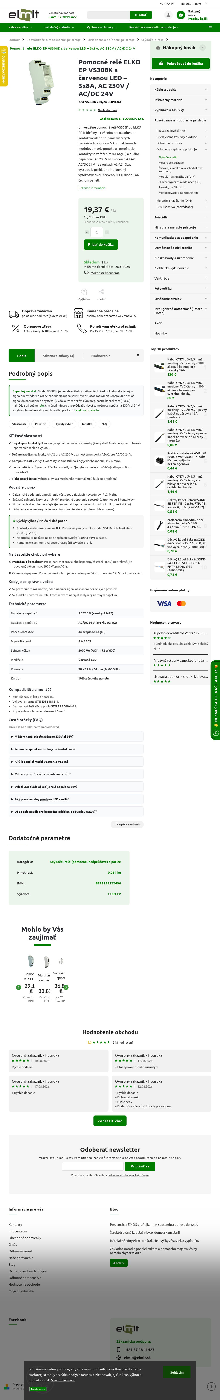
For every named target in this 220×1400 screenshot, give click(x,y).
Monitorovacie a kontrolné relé (179, 192)
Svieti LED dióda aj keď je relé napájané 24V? (46, 787)
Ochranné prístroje (169, 143)
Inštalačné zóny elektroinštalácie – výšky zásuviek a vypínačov (155, 1240)
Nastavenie (38, 1389)
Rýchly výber (64, 424)
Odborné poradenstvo (25, 1278)
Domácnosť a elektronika (173, 247)
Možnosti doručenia (105, 273)
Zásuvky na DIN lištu (171, 187)
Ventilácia (161, 278)
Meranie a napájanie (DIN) (174, 200)
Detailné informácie (91, 188)
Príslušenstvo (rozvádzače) (174, 207)
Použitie (40, 424)
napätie (39, 537)
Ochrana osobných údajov (28, 1271)
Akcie (158, 323)
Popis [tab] (21, 355)
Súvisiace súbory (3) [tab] (58, 355)
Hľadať (141, 15)
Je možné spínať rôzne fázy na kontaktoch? (45, 749)
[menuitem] (23, 27)
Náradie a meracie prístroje (175, 227)
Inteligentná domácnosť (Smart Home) (178, 311)
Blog (12, 1264)
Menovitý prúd (21, 641)
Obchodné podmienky (25, 1238)
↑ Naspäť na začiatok (127, 824)
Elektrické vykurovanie (171, 268)
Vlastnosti (19, 424)
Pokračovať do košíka (185, 63)
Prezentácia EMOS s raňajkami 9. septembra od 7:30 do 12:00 (154, 1224)
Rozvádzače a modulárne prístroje (180, 120)
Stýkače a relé (167, 157)
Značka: (122, 118)
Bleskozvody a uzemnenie (174, 258)
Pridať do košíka (100, 244)
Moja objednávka (21, 1291)
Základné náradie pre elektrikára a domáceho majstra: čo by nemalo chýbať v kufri (153, 1251)
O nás (13, 1244)
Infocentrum (191, 4)
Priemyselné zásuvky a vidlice (176, 137)
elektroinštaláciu (87, 410)
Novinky (160, 333)
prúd (43, 799)
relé (113, 127)
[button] (31, 996)
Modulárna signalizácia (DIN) (177, 176)
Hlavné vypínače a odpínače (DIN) (180, 182)
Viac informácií (63, 1380)
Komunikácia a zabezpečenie (176, 237)
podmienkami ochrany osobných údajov (128, 1175)
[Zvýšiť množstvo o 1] (107, 232)
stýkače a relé (82, 542)
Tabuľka (87, 424)
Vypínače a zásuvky (169, 110)
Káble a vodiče (165, 89)
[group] (27, 987)
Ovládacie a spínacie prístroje (176, 149)
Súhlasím (177, 1372)
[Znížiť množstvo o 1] (87, 232)
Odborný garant (20, 1251)
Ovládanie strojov (168, 299)
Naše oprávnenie (21, 1258)
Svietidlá (161, 217)
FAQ (104, 424)
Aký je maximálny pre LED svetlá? (42, 799)
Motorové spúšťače (171, 162)
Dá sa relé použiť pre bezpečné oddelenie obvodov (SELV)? (56, 811)
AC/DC (83, 164)
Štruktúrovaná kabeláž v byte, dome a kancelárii (145, 1232)
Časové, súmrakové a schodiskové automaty (180, 169)
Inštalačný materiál (168, 100)
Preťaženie (19, 561)
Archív (118, 1263)
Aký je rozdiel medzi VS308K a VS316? (41, 761)
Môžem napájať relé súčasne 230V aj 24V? (44, 736)
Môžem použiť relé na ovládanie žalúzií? (42, 774)
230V (82, 537)
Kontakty (167, 4)
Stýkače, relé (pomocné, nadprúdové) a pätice (85, 862)
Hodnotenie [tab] (100, 355)
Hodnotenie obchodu (110, 1031)
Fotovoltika (163, 288)
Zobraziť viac (110, 1120)
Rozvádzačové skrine (170, 130)
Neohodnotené (107, 110)
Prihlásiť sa (140, 1166)
